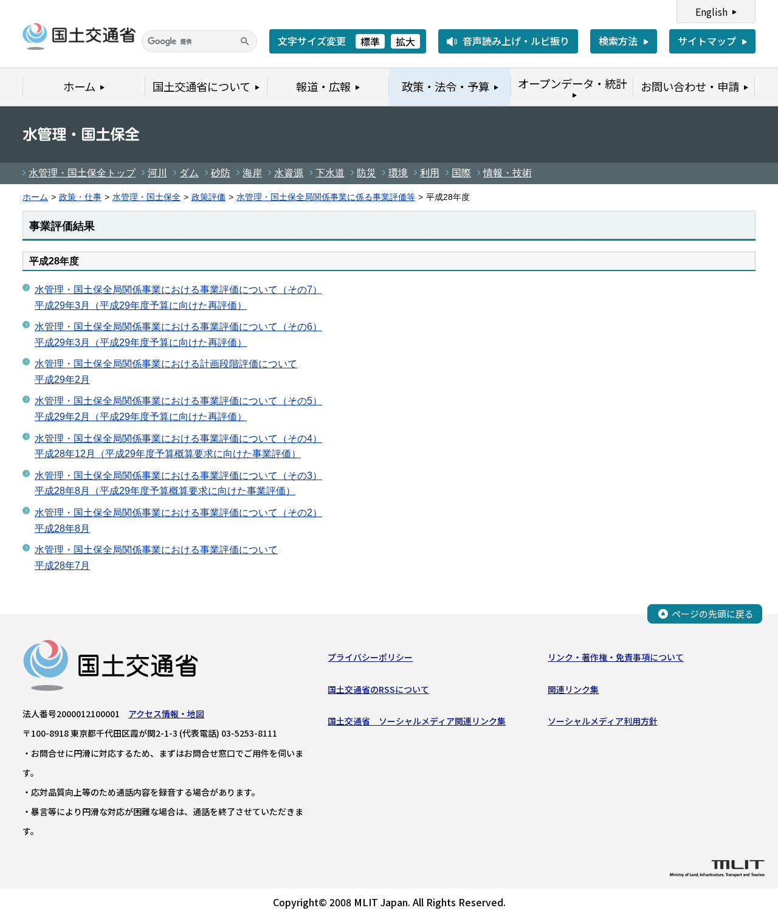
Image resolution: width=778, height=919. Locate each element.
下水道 (330, 173)
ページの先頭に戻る (713, 613)
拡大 (405, 41)
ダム (189, 173)
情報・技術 (507, 173)
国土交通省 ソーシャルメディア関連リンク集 (417, 721)
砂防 (220, 173)
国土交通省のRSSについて (378, 689)
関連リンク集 (573, 689)
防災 (366, 173)
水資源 (288, 173)
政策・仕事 (80, 197)
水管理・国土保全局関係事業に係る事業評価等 (325, 197)
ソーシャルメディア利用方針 (603, 721)
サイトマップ (707, 40)
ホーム (35, 197)
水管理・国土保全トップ (82, 173)
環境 (398, 173)
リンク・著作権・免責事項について (616, 657)
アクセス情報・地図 (166, 713)
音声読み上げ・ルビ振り (516, 40)
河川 (157, 173)
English (711, 11)
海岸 (252, 173)
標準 (370, 41)
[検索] (245, 41)
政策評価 (208, 197)
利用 (429, 173)
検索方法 (618, 40)
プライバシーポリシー (370, 657)
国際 (461, 173)
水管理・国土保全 (146, 197)
